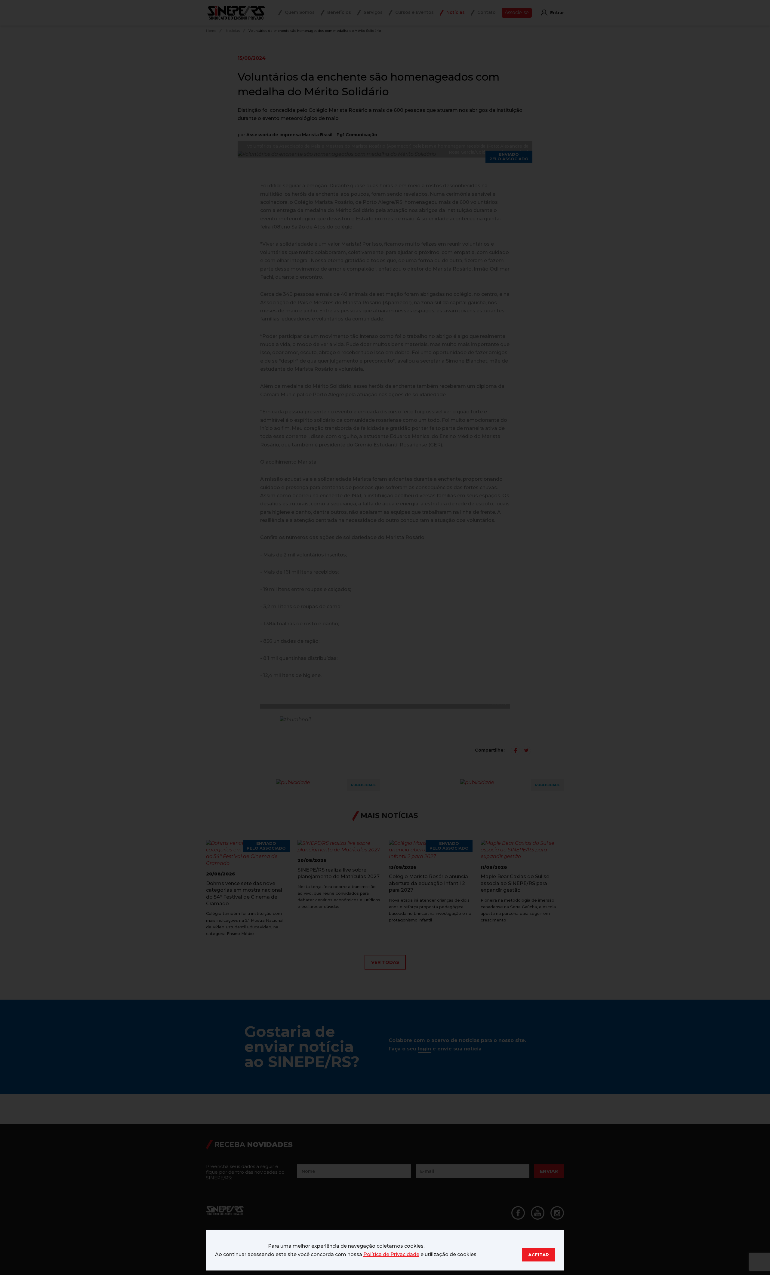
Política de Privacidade (391, 1254)
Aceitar (538, 1255)
